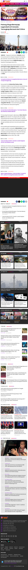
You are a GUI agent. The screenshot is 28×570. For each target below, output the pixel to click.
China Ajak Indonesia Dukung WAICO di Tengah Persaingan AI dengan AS (10, 344)
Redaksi (2, 32)
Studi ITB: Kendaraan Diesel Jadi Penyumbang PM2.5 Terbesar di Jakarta (13, 289)
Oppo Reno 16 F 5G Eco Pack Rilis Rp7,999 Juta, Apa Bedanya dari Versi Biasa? (14, 465)
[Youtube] (11, 536)
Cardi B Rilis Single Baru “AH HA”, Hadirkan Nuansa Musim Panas (15, 505)
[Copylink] (26, 52)
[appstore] (4, 542)
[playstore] (12, 542)
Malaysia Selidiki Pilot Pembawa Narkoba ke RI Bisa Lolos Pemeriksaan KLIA (15, 494)
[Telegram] (24, 52)
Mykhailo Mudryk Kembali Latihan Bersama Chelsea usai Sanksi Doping (15, 471)
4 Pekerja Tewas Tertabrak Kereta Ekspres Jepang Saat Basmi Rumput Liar (20, 417)
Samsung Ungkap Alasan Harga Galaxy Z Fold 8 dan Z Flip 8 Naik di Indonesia (14, 500)
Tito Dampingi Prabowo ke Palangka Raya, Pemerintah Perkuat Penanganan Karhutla (17, 380)
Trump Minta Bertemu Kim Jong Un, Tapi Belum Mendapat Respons (7, 432)
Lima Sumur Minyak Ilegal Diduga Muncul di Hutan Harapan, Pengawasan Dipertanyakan (11, 330)
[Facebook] (17, 52)
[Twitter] (19, 52)
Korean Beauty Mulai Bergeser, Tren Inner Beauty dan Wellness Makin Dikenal (14, 110)
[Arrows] (2, 233)
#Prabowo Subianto (5, 322)
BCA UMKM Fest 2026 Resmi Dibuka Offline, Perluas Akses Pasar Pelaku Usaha (6, 265)
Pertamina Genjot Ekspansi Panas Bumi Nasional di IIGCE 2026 (20, 265)
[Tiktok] (14, 536)
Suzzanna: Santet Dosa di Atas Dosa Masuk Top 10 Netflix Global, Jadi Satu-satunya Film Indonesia (15, 489)
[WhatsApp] (21, 52)
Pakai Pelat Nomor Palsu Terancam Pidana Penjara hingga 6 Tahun (20, 303)
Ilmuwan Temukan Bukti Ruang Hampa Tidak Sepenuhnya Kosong (11, 394)
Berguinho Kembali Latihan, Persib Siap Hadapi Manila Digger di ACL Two (10, 351)
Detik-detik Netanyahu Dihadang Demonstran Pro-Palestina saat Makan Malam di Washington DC (14, 482)
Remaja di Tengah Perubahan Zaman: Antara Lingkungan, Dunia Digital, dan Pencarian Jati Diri (7, 247)
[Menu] (1, 1)
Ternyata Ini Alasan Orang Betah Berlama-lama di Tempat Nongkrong (14, 80)
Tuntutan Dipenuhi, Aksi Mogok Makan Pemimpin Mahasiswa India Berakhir (7, 417)
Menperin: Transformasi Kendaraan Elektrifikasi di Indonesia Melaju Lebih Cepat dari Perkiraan (15, 460)
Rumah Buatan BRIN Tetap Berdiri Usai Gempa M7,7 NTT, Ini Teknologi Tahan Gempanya (13, 399)
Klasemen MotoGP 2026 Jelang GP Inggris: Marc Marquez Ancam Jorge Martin (15, 510)
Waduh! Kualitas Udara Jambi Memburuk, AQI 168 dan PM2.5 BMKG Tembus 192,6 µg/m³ (11, 337)
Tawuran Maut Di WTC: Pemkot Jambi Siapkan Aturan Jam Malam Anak (13, 141)
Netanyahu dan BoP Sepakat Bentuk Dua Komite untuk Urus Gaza (20, 432)
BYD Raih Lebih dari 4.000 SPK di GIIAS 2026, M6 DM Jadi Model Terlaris (7, 303)
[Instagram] (9, 536)
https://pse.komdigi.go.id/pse (10, 563)
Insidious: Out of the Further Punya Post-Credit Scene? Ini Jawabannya (10, 357)
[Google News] (16, 536)
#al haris (16, 322)
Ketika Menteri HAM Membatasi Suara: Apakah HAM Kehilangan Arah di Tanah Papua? (20, 246)
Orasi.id (12, 566)
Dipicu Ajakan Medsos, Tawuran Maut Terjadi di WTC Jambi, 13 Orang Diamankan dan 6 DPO (13, 174)
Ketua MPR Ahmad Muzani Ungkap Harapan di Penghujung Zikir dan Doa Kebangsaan (15, 476)
